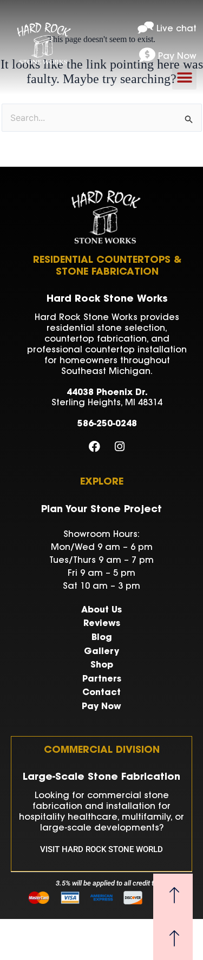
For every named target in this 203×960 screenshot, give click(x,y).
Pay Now (101, 707)
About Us (101, 610)
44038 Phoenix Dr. (107, 393)
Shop (101, 665)
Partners (101, 679)
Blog (101, 638)
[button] (184, 77)
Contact (101, 693)
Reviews (101, 623)
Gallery (101, 652)
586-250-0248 (107, 424)
